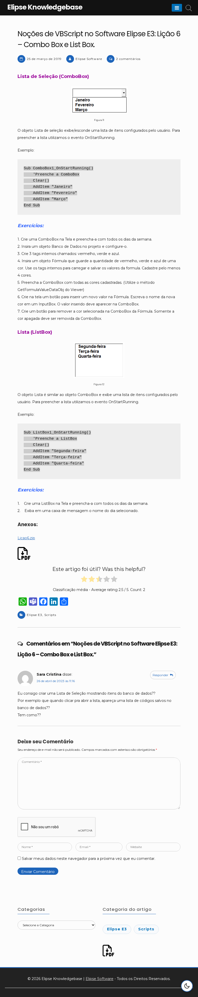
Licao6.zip (26, 538)
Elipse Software (89, 59)
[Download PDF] (25, 553)
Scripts (50, 615)
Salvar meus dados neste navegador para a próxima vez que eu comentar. (88, 858)
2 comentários (128, 59)
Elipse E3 (34, 615)
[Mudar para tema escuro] (187, 986)
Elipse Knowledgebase (44, 7)
